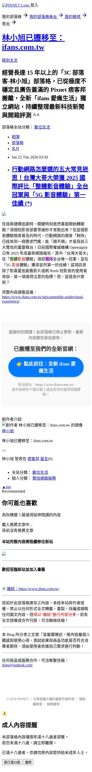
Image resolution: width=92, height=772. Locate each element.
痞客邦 (33, 459)
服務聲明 (53, 704)
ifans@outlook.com (17, 665)
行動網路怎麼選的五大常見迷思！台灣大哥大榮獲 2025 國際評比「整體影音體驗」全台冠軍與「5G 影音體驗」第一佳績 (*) (50, 186)
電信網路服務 (44, 478)
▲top (6, 487)
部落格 (18, 143)
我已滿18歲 (12, 762)
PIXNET (22, 699)
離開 (28, 762)
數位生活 (42, 127)
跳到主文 (10, 60)
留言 (44, 459)
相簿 (16, 137)
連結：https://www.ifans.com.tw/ (33, 589)
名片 (16, 149)
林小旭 (8, 431)
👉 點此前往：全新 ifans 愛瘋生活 (46, 367)
